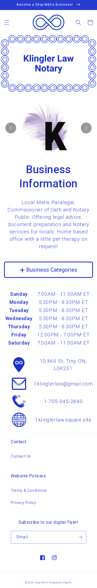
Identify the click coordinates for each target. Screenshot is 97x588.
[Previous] (10, 128)
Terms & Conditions (29, 490)
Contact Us (21, 456)
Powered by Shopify (60, 582)
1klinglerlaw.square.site (63, 420)
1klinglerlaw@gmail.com (63, 384)
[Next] (86, 128)
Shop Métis (42, 582)
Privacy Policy (23, 502)
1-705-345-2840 (63, 401)
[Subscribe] (80, 537)
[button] (7, 22)
